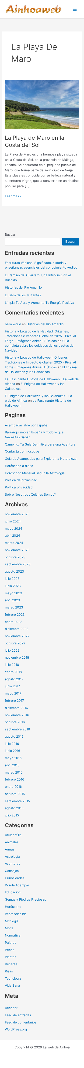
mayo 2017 (13, 693)
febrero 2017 (14, 700)
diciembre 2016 (16, 708)
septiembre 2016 (17, 729)
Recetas (11, 964)
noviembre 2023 (17, 550)
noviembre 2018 (17, 657)
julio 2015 (12, 815)
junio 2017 (12, 686)
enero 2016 (13, 786)
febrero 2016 (14, 779)
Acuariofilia (13, 835)
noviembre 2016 (17, 715)
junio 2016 (12, 751)
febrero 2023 (15, 614)
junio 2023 (13, 586)
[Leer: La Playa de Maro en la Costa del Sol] (42, 104)
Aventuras (12, 863)
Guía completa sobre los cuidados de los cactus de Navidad (39, 345)
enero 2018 (13, 672)
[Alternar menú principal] (75, 9)
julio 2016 (12, 744)
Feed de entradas (18, 1015)
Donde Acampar (17, 885)
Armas (9, 849)
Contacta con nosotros (22, 451)
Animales (11, 842)
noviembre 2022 (17, 636)
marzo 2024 (14, 543)
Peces (9, 950)
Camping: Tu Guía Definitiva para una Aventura (40, 444)
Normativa (13, 935)
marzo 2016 (14, 772)
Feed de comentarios (20, 1022)
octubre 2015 (15, 794)
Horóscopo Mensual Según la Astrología (35, 473)
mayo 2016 (13, 758)
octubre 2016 (15, 722)
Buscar (10, 234)
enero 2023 (13, 622)
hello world (13, 324)
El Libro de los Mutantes (23, 295)
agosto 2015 (14, 808)
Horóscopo (13, 907)
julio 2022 (12, 650)
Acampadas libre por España (26, 425)
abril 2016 (12, 765)
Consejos (12, 871)
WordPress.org (16, 1029)
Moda (9, 928)
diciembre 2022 (16, 629)
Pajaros (10, 942)
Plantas (10, 957)
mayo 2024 (13, 528)
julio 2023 (12, 579)
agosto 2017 (14, 679)
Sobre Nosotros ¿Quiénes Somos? (30, 494)
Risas (9, 971)
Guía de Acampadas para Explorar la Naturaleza (41, 458)
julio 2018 (12, 665)
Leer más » (13, 196)
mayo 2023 (13, 593)
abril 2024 (12, 535)
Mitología (11, 921)
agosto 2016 (14, 736)
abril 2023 (12, 600)
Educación (13, 892)
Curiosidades (14, 878)
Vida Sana (12, 985)
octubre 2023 (15, 557)
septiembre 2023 (18, 564)
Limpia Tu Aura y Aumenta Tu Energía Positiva (39, 302)
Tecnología (13, 978)
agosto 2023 (14, 571)
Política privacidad (18, 487)
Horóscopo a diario (19, 466)
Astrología (12, 856)
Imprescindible (16, 914)
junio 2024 (13, 521)
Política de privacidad (21, 480)
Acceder (11, 1008)
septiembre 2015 (17, 801)
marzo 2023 (14, 607)
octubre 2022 (15, 643)
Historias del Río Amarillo (23, 287)
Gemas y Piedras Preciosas (25, 899)
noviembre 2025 (17, 514)
